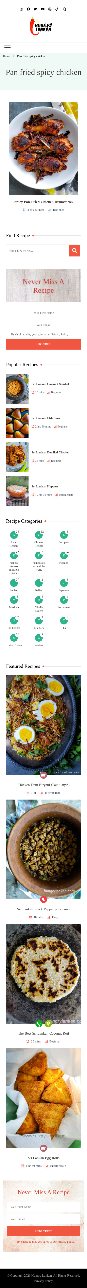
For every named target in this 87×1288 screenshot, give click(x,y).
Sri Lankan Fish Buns (46, 418)
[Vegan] (38, 1023)
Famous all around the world (39, 566)
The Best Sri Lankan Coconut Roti (43, 1033)
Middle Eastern (39, 609)
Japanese (64, 590)
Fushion (63, 562)
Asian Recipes (14, 544)
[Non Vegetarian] (43, 775)
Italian (38, 590)
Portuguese (64, 607)
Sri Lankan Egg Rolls (43, 1158)
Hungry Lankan (41, 1275)
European (63, 542)
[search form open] (64, 9)
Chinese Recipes (38, 544)
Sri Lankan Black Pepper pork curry (43, 909)
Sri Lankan (14, 628)
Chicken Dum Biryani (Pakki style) (44, 785)
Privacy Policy (43, 1281)
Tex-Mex (39, 628)
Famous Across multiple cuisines (14, 567)
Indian (14, 590)
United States (14, 645)
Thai (64, 628)
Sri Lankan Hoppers (45, 486)
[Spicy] (43, 899)
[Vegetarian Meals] (48, 1023)
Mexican (14, 607)
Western (39, 645)
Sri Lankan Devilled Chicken (50, 452)
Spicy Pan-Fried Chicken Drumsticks (43, 202)
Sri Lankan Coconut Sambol (50, 384)
